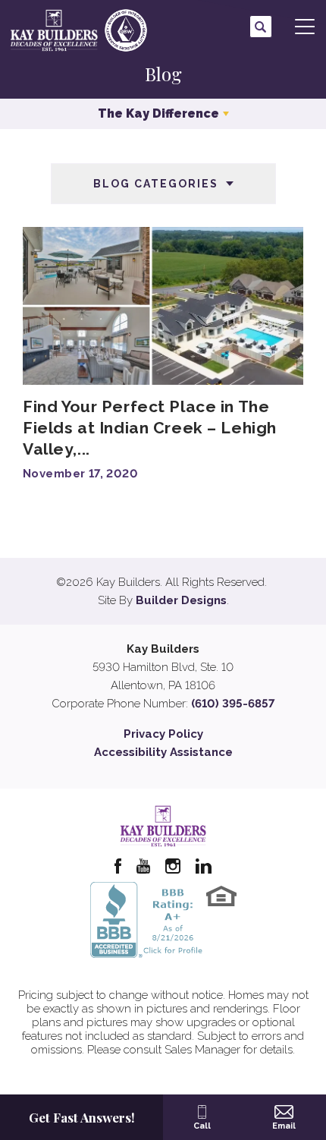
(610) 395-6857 (232, 703)
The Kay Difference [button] (158, 113)
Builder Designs (181, 600)
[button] (260, 27)
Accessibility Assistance (163, 752)
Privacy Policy (163, 734)
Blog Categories (155, 184)
